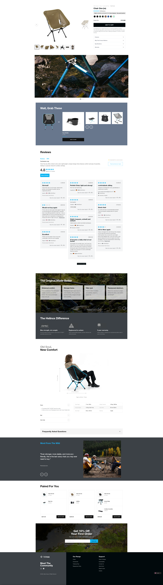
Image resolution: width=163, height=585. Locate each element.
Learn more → (65, 136)
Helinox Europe (96, 5)
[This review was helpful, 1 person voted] (61, 224)
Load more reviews (81, 264)
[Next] (91, 127)
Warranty (97, 47)
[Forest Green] (100, 16)
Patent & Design (102, 559)
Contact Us (101, 563)
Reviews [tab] (42, 158)
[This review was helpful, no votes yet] (61, 198)
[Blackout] (97, 16)
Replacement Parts (77, 566)
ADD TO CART (73, 139)
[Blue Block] (108, 16)
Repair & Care (102, 568)
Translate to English (103, 195)
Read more (62, 217)
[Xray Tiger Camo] (103, 16)
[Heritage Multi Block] (111, 16)
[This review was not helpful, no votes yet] (63, 198)
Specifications (98, 43)
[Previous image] (36, 24)
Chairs (101, 5)
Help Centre (101, 566)
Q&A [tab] (48, 158)
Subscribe (94, 541)
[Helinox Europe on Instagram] (41, 568)
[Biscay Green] (114, 16)
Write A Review (45, 175)
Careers (100, 570)
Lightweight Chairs (106, 5)
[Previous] (87, 127)
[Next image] (86, 24)
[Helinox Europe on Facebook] (43, 568)
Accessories (75, 561)
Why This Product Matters (101, 40)
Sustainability (102, 561)
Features (97, 37)
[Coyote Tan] (105, 16)
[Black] (95, 16)
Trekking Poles (76, 563)
